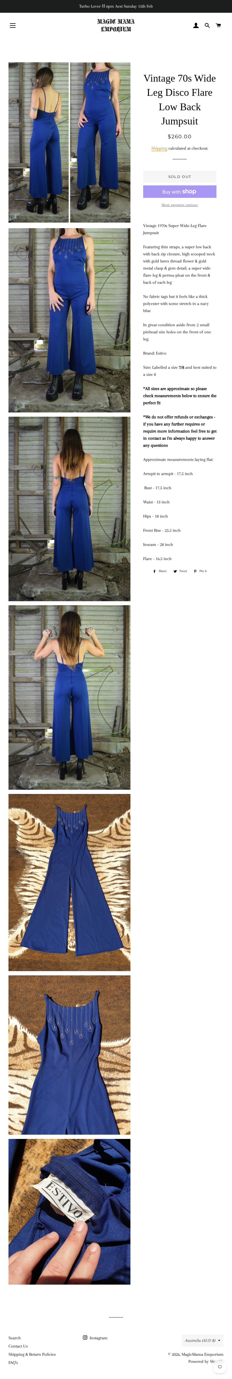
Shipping (159, 148)
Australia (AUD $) (200, 1340)
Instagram (98, 1337)
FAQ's (13, 1362)
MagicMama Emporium (203, 1354)
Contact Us (18, 1346)
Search (14, 1337)
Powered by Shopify (206, 1361)
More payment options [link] (180, 205)
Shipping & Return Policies (32, 1354)
